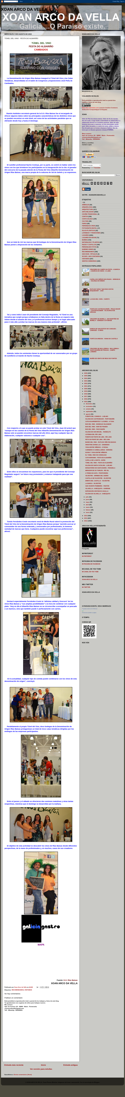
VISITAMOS (28, 990)
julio (87, 497)
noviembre (89, 406)
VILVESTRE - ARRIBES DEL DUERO (96, 475)
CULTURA (85, 221)
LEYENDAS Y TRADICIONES (91, 233)
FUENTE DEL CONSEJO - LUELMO (96, 416)
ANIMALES (85, 204)
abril (87, 504)
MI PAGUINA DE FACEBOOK (91, 564)
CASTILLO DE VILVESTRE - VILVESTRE (98, 478)
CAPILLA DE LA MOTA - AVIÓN (95, 460)
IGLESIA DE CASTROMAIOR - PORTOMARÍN (99, 419)
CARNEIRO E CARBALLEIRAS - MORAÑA (98, 450)
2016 (86, 399)
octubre (88, 409)
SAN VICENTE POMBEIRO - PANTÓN (97, 486)
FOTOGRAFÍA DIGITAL (89, 228)
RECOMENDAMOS (18, 990)
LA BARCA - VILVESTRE (93, 483)
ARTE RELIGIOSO (88, 212)
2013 (86, 518)
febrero (88, 510)
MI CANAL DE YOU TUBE (90, 571)
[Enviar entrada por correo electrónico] (37, 987)
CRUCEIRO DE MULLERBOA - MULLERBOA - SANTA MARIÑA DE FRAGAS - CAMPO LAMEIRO (104, 350)
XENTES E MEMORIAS (89, 261)
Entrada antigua (70, 1065)
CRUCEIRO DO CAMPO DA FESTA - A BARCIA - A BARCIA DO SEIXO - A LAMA (105, 270)
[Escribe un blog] (43, 987)
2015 (86, 401)
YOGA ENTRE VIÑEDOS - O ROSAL (96, 447)
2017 (86, 396)
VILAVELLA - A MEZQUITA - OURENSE (97, 488)
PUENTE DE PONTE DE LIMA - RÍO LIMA (98, 437)
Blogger (96, 1082)
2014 (86, 515)
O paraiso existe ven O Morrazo (89, 608)
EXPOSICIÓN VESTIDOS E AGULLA (96, 491)
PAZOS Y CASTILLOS (89, 244)
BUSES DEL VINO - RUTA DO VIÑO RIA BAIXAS (100, 442)
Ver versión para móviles (41, 1069)
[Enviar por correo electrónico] (41, 987)
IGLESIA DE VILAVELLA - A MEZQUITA (97, 493)
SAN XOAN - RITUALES (89, 254)
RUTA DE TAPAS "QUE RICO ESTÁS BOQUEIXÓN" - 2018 (101, 290)
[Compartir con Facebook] (46, 987)
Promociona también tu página (89, 612)
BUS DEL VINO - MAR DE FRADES (96, 426)
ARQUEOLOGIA (87, 207)
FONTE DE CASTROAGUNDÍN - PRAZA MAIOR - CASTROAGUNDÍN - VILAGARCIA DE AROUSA (105, 310)
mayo (88, 502)
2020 (86, 388)
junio (88, 499)
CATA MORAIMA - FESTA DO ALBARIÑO (98, 457)
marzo (88, 507)
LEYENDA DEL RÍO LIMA (93, 434)
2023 (86, 381)
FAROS (84, 223)
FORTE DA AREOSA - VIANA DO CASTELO (104, 338)
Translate (97, 167)
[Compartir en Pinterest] (48, 987)
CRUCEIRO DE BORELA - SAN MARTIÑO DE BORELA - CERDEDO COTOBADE (104, 319)
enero (88, 512)
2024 (86, 378)
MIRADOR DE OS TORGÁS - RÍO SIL (97, 470)
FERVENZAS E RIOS (88, 226)
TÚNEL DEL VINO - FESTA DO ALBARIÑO (98, 462)
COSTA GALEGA (87, 219)
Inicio (43, 1065)
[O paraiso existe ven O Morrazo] (83, 610)
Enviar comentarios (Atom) (23, 1074)
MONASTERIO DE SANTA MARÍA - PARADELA (100, 468)
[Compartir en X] (44, 987)
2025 (86, 375)
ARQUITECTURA (87, 209)
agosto (88, 414)
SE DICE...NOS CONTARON (91, 256)
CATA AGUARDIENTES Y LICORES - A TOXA (99, 421)
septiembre (90, 411)
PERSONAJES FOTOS (89, 247)
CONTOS (85, 216)
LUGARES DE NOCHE (89, 237)
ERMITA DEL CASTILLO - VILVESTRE (97, 481)
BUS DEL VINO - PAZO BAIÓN (95, 429)
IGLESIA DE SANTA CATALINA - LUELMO (98, 465)
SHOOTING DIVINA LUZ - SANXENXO (97, 444)
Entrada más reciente (13, 1065)
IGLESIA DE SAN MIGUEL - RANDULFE (98, 432)
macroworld (75, 1082)
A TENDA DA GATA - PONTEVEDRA (96, 473)
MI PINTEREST (87, 556)
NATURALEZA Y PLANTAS (90, 242)
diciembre (89, 404)
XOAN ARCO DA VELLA (24, 9)
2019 (86, 391)
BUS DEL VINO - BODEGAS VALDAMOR (98, 424)
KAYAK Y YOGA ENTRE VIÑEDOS (96, 452)
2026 (86, 373)
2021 (86, 386)
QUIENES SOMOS (88, 249)
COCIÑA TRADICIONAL (89, 214)
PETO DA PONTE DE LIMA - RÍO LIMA (97, 439)
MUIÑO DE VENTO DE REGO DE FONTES (103, 358)
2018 (86, 394)
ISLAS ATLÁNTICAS (88, 230)
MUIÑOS (85, 240)
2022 (86, 383)
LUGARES (85, 235)
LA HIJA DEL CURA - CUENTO (100, 299)
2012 (86, 521)
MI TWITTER (86, 587)
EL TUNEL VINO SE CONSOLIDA (96, 455)
